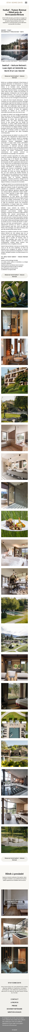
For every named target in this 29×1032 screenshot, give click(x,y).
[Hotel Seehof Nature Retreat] (14, 47)
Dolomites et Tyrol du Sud (10, 32)
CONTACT (14, 999)
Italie (9, 30)
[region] (14, 1024)
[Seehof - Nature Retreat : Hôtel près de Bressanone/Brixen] (14, 524)
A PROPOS (14, 1002)
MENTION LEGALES (14, 1012)
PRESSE (14, 1006)
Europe (3, 30)
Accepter (14, 1030)
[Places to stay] (14, 2)
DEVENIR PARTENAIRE (14, 1009)
